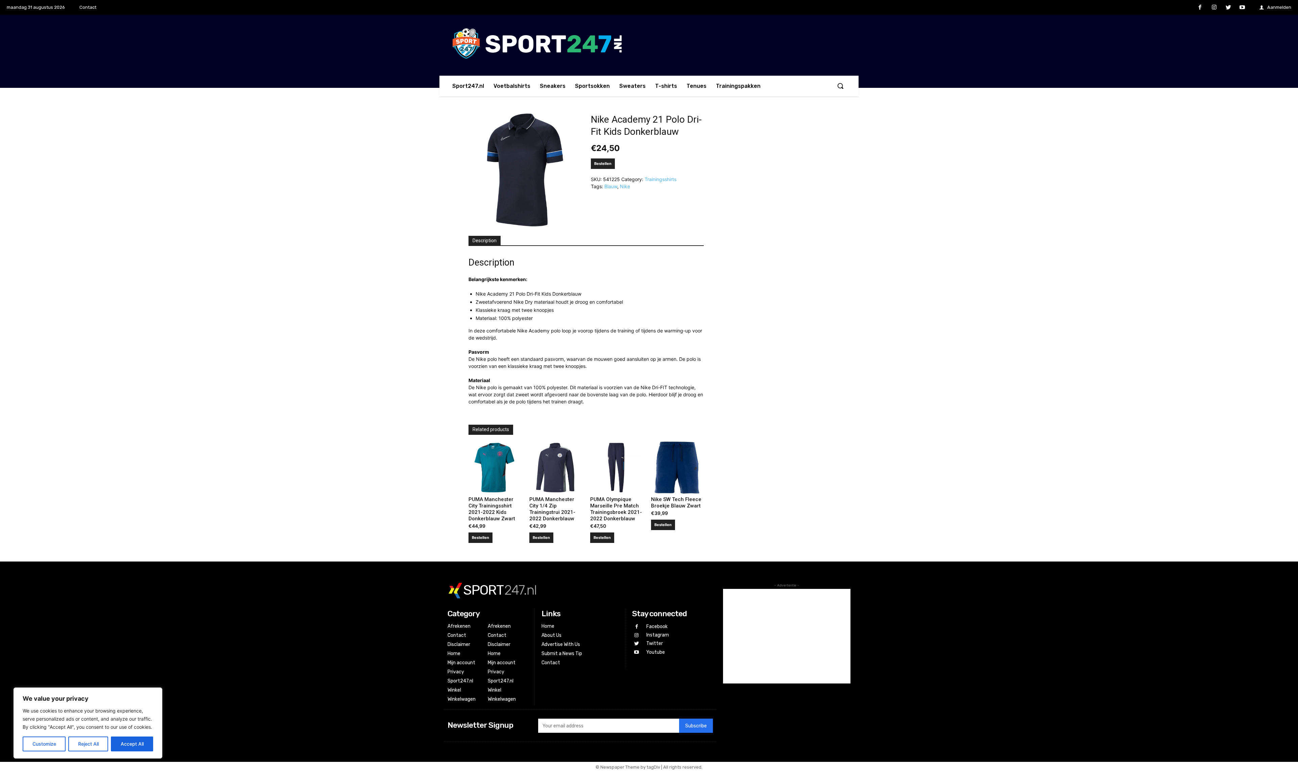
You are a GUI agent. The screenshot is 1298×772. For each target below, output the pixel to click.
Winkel (454, 690)
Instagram (657, 635)
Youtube (655, 652)
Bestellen (602, 163)
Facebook (657, 626)
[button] (840, 86)
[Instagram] (1214, 8)
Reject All (88, 744)
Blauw (610, 186)
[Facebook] (1200, 8)
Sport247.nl (460, 681)
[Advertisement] (786, 636)
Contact (457, 635)
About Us (551, 635)
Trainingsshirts (660, 179)
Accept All (132, 744)
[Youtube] (1242, 8)
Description (485, 240)
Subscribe (696, 726)
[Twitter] (1228, 8)
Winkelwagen (462, 699)
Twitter (654, 643)
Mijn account (461, 663)
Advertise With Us (561, 644)
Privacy (456, 672)
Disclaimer (459, 644)
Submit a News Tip (562, 653)
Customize (44, 744)
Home (454, 653)
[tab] (484, 241)
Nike (625, 186)
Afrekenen (459, 626)
